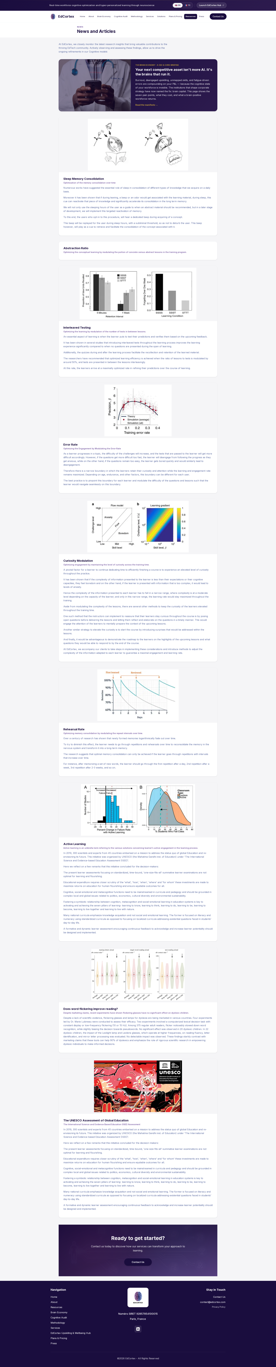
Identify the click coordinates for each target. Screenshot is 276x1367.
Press (201, 16)
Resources (191, 16)
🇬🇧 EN (178, 5)
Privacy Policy (218, 1307)
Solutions (161, 16)
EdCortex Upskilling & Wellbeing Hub (71, 1333)
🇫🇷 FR (187, 5)
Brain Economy (104, 16)
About (91, 16)
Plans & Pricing (175, 16)
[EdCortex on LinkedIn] (138, 1329)
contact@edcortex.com (212, 1302)
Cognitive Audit (121, 16)
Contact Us (218, 16)
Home (82, 16)
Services (150, 16)
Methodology (137, 16)
